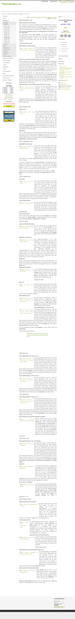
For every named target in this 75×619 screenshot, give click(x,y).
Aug (21, 176)
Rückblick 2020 (7, 31)
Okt (21, 106)
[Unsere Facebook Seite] (62, 82)
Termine (4, 64)
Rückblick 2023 (7, 26)
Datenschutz (53, 1)
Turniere (4, 69)
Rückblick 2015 (7, 39)
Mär (21, 438)
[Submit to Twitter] (52, 17)
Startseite (5, 16)
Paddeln (4, 46)
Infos (65, 27)
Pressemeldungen (7, 71)
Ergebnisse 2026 (65, 32)
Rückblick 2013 (7, 42)
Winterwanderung (6, 47)
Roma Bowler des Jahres (8, 75)
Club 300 (4, 54)
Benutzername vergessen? (59, 606)
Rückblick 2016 (7, 37)
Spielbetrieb (5, 66)
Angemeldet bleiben (58, 603)
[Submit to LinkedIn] (52, 18)
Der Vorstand (5, 22)
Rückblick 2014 (7, 41)
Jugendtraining (5, 52)
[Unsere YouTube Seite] (62, 84)
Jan (37, 547)
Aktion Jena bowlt (6, 60)
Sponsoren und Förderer (8, 58)
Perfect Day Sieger (6, 49)
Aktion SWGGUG (6, 62)
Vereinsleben (5, 24)
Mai (21, 353)
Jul (20, 221)
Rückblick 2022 (7, 27)
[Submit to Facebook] (32, 17)
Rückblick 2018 (7, 34)
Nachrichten (5, 51)
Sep (21, 141)
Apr (21, 394)
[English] (70, 2)
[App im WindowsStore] (64, 87)
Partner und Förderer (63, 56)
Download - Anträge (7, 80)
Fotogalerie (5, 44)
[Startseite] (37, 6)
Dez (21, 20)
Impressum (45, 1)
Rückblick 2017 (7, 36)
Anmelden (56, 605)
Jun (36, 279)
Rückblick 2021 (7, 29)
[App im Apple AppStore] (63, 89)
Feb (21, 499)
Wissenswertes (6, 77)
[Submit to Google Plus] (42, 17)
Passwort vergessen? (58, 607)
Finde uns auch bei (62, 80)
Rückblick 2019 (7, 32)
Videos (4, 73)
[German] (63, 2)
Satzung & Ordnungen (7, 56)
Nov (21, 43)
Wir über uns (6, 20)
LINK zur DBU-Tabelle (9, 95)
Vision (4, 18)
